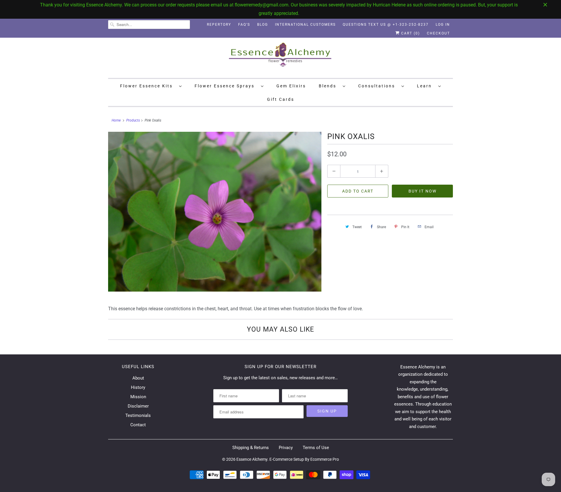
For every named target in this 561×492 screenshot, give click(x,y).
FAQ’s (244, 24)
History (138, 387)
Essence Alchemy (251, 459)
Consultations (378, 86)
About (138, 378)
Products (133, 120)
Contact (138, 424)
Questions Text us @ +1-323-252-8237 (386, 24)
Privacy (286, 447)
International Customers (305, 24)
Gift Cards (280, 99)
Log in (443, 24)
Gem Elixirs (291, 86)
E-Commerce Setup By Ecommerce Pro (304, 459)
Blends (329, 86)
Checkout (438, 33)
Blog (262, 24)
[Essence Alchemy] (280, 57)
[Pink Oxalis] (214, 212)
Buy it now (422, 191)
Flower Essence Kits (148, 86)
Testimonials (138, 415)
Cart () (410, 33)
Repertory (219, 24)
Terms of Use (316, 447)
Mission (138, 396)
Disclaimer (138, 406)
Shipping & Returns (250, 447)
